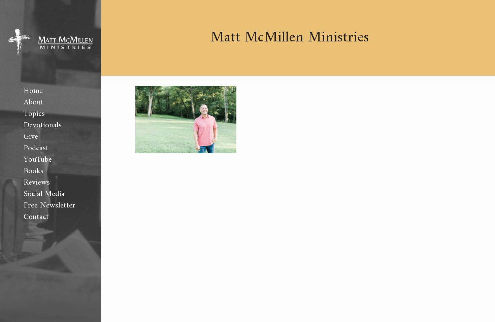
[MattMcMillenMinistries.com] (50, 42)
